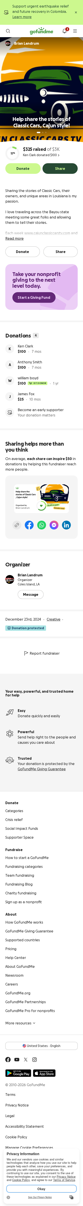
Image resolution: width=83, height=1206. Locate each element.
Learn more (22, 17)
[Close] (75, 12)
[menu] (75, 31)
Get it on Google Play (18, 1073)
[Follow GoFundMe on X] (25, 1059)
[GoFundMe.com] (41, 31)
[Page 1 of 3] (38, 132)
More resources (18, 1023)
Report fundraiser (45, 653)
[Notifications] (64, 31)
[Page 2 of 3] (42, 132)
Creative (53, 619)
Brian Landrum (30, 575)
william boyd (28, 378)
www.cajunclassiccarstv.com (47, 233)
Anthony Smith (30, 362)
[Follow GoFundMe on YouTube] (16, 1059)
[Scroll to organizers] (8, 43)
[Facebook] (29, 525)
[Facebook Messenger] (54, 525)
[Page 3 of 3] (45, 132)
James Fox (26, 394)
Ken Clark (25, 346)
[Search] (8, 31)
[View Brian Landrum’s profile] (9, 579)
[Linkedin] (66, 525)
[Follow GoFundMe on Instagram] (34, 1059)
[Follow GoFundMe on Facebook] (8, 1059)
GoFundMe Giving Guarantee (42, 769)
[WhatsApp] (41, 525)
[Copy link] (16, 525)
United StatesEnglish (43, 1046)
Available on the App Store (44, 1073)
